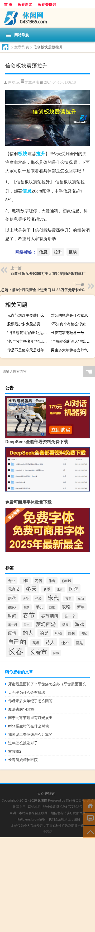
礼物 (58, 633)
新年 (80, 606)
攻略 (66, 606)
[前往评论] (89, 818)
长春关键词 (47, 4)
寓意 (68, 598)
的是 (44, 633)
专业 (11, 580)
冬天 (31, 588)
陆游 (56, 653)
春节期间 (49, 615)
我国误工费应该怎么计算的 (30, 734)
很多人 (12, 607)
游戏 (79, 624)
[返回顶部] (89, 832)
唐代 (12, 598)
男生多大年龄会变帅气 (69, 349)
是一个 (69, 616)
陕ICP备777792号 (69, 806)
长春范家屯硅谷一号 (67, 332)
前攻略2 (14, 751)
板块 (22, 153)
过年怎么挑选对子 (23, 742)
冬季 (46, 589)
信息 (27, 190)
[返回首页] (89, 805)
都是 (79, 642)
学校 (38, 598)
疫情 (12, 633)
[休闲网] (47, 18)
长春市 (38, 651)
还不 (65, 642)
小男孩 (47, 831)
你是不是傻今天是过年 (25, 349)
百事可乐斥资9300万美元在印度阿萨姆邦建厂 (48, 273)
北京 (60, 589)
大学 (26, 598)
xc (18, 82)
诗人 (50, 642)
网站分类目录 (75, 800)
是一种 (12, 624)
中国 (25, 580)
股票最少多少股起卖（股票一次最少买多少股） (28, 323)
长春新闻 (25, 4)
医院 (73, 588)
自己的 (17, 641)
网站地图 (34, 806)
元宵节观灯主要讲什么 (25, 315)
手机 (39, 607)
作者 (52, 580)
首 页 (8, 4)
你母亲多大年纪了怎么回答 (30, 700)
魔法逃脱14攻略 (21, 709)
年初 (81, 598)
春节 (29, 615)
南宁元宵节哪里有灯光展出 (30, 717)
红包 (71, 633)
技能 (52, 607)
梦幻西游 (46, 623)
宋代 (53, 597)
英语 (35, 642)
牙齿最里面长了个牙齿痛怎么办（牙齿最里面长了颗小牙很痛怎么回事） (49, 683)
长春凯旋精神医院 (23, 759)
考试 (84, 633)
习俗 (38, 580)
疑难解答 (49, 806)
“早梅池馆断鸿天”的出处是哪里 (72, 341)
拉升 (40, 153)
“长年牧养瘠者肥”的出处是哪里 (28, 341)
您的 (27, 607)
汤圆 (65, 624)
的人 (28, 632)
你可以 (66, 580)
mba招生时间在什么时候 (28, 725)
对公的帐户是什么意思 (69, 315)
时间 (12, 616)
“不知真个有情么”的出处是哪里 (72, 323)
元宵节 (14, 589)
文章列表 (21, 46)
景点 (27, 624)
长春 (15, 650)
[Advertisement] (47, 884)
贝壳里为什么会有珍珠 (26, 692)
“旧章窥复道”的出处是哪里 (28, 332)
